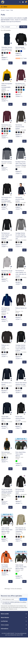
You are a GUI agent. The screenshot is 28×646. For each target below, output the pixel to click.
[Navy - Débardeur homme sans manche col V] (5, 53)
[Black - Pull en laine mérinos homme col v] (2, 424)
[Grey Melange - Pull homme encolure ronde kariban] (23, 205)
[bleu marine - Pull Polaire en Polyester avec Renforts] (5, 317)
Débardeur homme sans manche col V (6, 48)
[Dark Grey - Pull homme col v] (9, 129)
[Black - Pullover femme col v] (16, 315)
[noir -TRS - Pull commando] (19, 51)
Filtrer (23, 27)
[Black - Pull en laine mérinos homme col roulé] (16, 424)
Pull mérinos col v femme (6, 383)
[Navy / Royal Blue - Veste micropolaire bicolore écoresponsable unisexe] (9, 94)
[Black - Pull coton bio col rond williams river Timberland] (16, 537)
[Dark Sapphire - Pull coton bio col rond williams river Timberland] (19, 537)
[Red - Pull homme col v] (2, 133)
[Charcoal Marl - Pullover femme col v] (21, 315)
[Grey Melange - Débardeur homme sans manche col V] (2, 55)
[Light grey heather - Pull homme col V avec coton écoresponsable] (7, 205)
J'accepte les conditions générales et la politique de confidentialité (14, 602)
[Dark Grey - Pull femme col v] (23, 87)
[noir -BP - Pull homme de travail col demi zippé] (16, 497)
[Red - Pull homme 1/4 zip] (9, 274)
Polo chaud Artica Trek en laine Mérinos (21, 454)
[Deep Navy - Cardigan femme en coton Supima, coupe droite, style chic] (21, 242)
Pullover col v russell (5, 346)
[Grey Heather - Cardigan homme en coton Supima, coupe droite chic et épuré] (19, 354)
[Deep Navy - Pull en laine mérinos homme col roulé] (21, 424)
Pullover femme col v (21, 309)
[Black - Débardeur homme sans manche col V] (2, 53)
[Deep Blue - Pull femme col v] (16, 90)
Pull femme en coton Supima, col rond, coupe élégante (6, 235)
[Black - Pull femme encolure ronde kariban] (16, 132)
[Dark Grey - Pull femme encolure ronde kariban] (21, 132)
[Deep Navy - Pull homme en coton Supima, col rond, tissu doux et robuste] (21, 280)
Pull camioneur (5, 452)
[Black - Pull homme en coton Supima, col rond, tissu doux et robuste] (16, 280)
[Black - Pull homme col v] (2, 129)
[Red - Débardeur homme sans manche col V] (9, 53)
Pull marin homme (6, 162)
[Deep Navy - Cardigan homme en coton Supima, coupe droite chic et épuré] (21, 354)
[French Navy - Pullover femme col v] (19, 315)
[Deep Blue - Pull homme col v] (2, 131)
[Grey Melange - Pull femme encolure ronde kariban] (23, 132)
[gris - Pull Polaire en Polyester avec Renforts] (2, 317)
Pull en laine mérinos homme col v (6, 418)
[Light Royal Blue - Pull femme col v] (23, 90)
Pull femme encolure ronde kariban (20, 126)
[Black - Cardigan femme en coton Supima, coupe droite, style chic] (16, 242)
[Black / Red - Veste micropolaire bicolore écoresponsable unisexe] (2, 94)
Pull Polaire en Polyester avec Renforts (5, 309)
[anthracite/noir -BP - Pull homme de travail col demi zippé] (21, 497)
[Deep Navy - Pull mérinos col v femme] (7, 388)
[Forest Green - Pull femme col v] (19, 90)
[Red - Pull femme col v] (16, 92)
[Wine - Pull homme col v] (7, 129)
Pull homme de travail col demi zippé (20, 491)
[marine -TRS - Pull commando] (21, 51)
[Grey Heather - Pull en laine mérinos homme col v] (5, 424)
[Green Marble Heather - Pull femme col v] (21, 90)
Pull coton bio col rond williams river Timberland (21, 529)
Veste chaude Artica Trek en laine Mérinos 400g (6, 529)
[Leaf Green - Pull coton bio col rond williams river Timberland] (23, 537)
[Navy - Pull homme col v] (5, 129)
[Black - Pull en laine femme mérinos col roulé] (16, 388)
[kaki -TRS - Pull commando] (16, 51)
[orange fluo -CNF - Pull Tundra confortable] (2, 570)
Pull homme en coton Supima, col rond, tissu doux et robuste (21, 273)
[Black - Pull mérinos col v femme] (2, 388)
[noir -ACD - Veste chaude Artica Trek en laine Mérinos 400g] (5, 537)
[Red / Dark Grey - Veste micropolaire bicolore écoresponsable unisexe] (5, 96)
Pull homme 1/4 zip (6, 270)
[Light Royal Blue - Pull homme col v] (9, 131)
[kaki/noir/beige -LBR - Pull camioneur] (2, 457)
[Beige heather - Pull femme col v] (21, 92)
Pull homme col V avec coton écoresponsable (6, 199)
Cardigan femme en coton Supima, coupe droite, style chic (21, 235)
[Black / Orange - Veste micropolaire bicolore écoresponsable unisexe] (7, 94)
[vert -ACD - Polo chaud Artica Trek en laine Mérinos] (16, 461)
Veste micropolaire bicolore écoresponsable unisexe (6, 86)
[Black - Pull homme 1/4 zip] (2, 274)
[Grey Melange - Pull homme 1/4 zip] (2, 277)
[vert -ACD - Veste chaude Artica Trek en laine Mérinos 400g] (2, 537)
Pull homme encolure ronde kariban (20, 199)
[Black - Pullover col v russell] (2, 352)
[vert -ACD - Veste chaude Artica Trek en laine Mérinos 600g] (16, 574)
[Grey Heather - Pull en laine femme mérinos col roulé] (19, 388)
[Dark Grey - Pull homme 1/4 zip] (7, 274)
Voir (10, 63)
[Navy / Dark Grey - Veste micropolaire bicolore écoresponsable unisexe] (7, 96)
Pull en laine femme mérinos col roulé (21, 383)
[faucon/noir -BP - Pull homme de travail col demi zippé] (16, 499)
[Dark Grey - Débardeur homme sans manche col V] (7, 53)
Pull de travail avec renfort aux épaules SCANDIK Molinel (6, 491)
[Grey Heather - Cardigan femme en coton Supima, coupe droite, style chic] (19, 242)
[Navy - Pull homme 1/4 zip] (5, 274)
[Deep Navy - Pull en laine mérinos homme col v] (7, 424)
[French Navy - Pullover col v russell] (5, 352)
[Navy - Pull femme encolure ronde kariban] (19, 132)
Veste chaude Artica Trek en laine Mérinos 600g (21, 566)
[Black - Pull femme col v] (16, 87)
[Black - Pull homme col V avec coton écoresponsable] (2, 205)
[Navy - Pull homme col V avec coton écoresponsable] (5, 205)
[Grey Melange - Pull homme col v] (5, 133)
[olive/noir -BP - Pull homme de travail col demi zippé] (23, 497)
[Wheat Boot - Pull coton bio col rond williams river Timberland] (21, 537)
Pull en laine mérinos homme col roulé (20, 418)
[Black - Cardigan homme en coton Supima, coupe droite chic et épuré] (16, 354)
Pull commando (20, 47)
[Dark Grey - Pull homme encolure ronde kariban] (21, 205)
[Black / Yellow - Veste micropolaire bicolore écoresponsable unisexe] (5, 94)
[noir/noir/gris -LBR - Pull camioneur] (5, 457)
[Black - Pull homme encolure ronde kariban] (16, 205)
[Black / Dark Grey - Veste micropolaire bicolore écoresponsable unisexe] (2, 96)
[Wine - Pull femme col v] (21, 87)
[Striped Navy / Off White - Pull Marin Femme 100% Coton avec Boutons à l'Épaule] (16, 169)
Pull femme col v (20, 83)
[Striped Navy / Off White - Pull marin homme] (2, 165)
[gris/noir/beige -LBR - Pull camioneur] (7, 457)
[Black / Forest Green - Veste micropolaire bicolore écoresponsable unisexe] (9, 96)
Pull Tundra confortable (4, 566)
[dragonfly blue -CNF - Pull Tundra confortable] (5, 570)
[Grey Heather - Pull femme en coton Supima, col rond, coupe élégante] (5, 242)
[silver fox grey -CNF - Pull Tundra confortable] (9, 570)
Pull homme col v (6, 125)
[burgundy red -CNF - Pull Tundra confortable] (7, 570)
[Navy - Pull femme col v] (19, 87)
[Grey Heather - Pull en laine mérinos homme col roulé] (19, 424)
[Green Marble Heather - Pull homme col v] (7, 131)
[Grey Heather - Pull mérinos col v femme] (5, 388)
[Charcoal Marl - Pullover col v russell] (7, 352)
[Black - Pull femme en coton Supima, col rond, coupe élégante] (2, 242)
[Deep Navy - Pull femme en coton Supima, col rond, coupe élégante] (7, 242)
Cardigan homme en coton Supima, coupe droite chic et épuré (20, 347)
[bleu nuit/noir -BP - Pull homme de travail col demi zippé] (19, 497)
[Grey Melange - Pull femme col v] (19, 92)
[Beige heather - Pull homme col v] (7, 133)
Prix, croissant (6, 27)
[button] (20, 2)
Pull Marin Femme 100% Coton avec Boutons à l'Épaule (21, 163)
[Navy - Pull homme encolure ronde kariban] (19, 205)
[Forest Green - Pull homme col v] (5, 131)
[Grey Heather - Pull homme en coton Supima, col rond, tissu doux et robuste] (19, 280)
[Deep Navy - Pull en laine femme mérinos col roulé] (21, 388)
